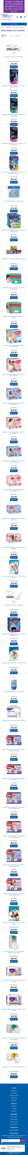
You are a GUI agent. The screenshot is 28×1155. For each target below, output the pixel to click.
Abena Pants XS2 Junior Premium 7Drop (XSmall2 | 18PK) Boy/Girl (14, 952)
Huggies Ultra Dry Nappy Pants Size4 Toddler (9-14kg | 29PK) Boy (14, 750)
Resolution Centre (14, 1095)
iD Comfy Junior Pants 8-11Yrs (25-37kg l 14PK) (14, 662)
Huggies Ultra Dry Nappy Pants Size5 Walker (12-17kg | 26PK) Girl (14, 836)
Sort (11, 35)
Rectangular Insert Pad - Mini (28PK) (14, 56)
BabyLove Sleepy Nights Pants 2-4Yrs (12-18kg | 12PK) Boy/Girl (14, 230)
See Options (14, 268)
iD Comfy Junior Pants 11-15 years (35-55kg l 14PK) (14, 923)
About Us (14, 1106)
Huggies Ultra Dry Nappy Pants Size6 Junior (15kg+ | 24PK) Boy (14, 865)
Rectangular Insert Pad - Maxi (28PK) (14, 605)
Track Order (14, 1093)
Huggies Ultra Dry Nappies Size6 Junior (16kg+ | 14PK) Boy (14, 519)
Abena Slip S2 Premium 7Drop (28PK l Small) (14, 1066)
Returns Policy (14, 1121)
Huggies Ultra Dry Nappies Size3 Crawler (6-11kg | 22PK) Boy (14, 346)
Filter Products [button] (14, 24)
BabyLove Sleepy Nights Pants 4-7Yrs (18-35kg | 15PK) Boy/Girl (14, 634)
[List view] (5, 35)
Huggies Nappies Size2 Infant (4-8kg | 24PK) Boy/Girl (14, 317)
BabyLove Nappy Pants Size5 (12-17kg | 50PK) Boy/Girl (13, 981)
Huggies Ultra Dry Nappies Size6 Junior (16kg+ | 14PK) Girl (14, 548)
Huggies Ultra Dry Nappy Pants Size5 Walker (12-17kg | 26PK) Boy (14, 807)
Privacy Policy (14, 1119)
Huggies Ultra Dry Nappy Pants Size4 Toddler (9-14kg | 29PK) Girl (14, 779)
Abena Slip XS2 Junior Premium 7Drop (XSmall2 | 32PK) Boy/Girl (14, 1038)
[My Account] (17, 17)
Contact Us (14, 1111)
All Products (14, 1098)
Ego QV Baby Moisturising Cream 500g (13, 691)
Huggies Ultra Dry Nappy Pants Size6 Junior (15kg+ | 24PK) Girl (14, 894)
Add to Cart (14, 66)
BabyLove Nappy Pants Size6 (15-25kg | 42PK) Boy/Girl (13, 1010)
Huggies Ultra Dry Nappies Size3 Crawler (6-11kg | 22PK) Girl (14, 375)
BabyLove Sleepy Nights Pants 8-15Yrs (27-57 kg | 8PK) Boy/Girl (13, 173)
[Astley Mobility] (7, 15)
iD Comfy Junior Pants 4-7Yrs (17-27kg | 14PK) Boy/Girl (13, 577)
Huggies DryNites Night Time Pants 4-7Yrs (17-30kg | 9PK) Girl (13, 86)
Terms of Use (14, 1117)
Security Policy (14, 1124)
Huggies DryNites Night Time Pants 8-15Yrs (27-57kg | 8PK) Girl (14, 144)
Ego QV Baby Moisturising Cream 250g (13, 201)
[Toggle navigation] (25, 17)
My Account (14, 1090)
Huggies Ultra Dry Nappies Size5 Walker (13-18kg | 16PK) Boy (14, 461)
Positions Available (14, 1130)
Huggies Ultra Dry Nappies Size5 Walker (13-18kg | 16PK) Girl (14, 490)
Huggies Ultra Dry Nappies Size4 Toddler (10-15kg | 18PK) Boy (14, 403)
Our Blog (14, 1108)
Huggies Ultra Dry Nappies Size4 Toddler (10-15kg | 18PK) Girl (14, 432)
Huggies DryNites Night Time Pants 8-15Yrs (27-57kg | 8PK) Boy (14, 115)
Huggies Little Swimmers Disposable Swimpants (14, 258)
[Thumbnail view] (2, 35)
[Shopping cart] (21, 17)
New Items (14, 1100)
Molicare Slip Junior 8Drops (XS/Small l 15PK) (14, 720)
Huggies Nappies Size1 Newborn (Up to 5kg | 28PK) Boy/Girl (14, 288)
